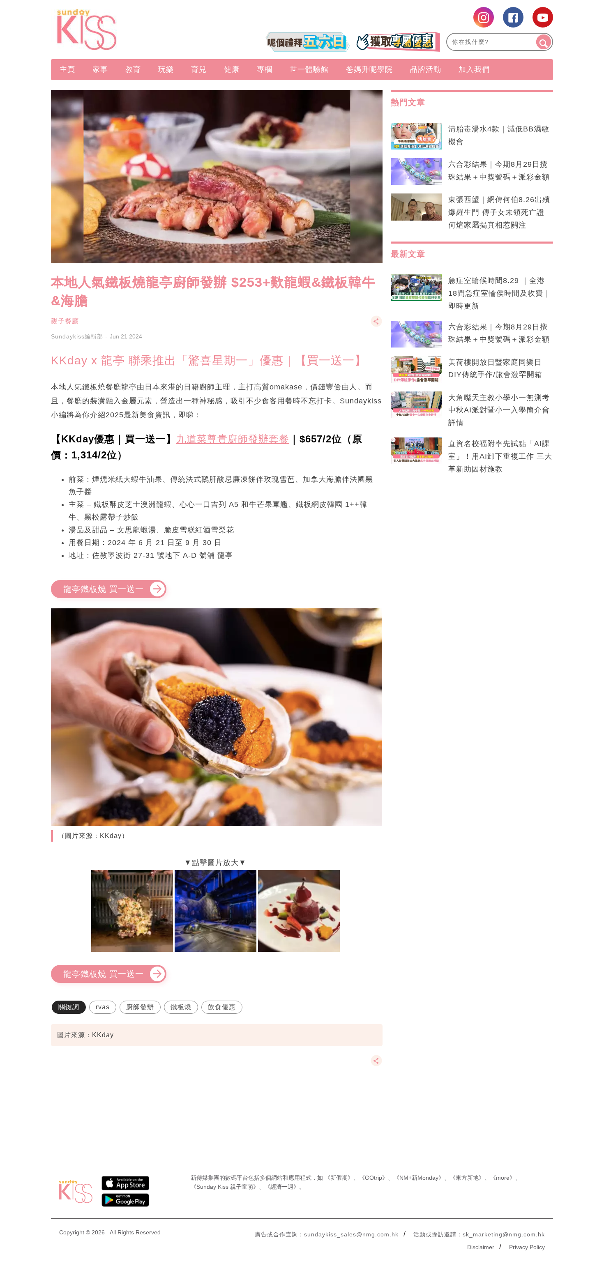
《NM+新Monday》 (419, 1177)
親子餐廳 (65, 321)
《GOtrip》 (373, 1177)
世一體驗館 (309, 69)
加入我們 (474, 69)
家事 (100, 69)
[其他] (376, 325)
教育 (133, 69)
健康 (232, 69)
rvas (103, 1007)
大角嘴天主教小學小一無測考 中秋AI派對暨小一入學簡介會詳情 (499, 410)
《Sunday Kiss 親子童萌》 (225, 1186)
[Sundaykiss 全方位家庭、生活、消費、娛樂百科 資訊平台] (126, 29)
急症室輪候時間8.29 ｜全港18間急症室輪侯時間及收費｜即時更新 (499, 293)
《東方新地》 (467, 1177)
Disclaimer (480, 1247)
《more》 (502, 1177)
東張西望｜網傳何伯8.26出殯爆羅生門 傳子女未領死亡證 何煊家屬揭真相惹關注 (499, 212)
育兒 (199, 69)
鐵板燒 (181, 1007)
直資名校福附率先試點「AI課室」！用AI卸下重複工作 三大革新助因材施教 (500, 456)
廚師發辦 (140, 1007)
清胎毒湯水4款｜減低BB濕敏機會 (498, 135)
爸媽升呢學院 (369, 69)
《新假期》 (339, 1177)
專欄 (264, 69)
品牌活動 (425, 69)
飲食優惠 (222, 1007)
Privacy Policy (527, 1247)
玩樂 (166, 69)
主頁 (67, 69)
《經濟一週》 (282, 1186)
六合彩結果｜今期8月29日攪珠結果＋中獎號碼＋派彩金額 (499, 170)
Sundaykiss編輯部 (77, 336)
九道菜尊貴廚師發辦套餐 (232, 438)
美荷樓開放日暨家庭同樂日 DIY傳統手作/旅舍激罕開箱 (495, 368)
